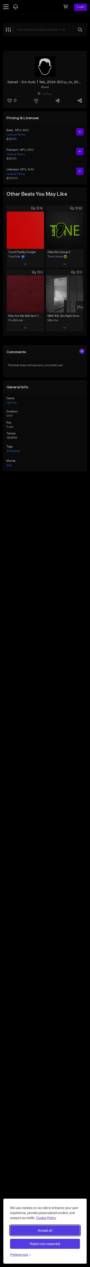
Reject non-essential (45, 1243)
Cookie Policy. (46, 1217)
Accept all (45, 1230)
